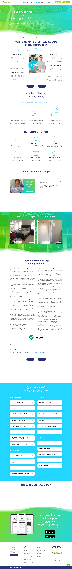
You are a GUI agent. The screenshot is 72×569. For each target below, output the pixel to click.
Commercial (31, 2)
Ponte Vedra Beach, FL (27, 352)
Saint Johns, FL (42, 352)
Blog (46, 2)
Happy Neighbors (27, 553)
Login (52, 2)
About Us (25, 548)
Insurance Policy (27, 558)
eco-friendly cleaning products (47, 278)
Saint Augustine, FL (35, 352)
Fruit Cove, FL (28, 351)
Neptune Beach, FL (56, 351)
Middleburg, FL (50, 351)
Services (16, 37)
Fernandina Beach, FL (21, 351)
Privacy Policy (26, 555)
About (42, 2)
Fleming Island (12, 302)
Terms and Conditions (28, 556)
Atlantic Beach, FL (13, 351)
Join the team (26, 552)
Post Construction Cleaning (43, 548)
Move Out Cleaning (41, 555)
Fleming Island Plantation (18, 310)
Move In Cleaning (41, 553)
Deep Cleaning (40, 552)
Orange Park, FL (12, 352)
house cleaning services (23, 50)
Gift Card (25, 550)
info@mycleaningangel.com (14, 549)
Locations (37, 2)
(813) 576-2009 (12, 547)
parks (18, 309)
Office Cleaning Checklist (28, 562)
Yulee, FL (47, 352)
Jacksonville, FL (43, 351)
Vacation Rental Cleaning (42, 550)
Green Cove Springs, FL (35, 351)
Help (49, 2)
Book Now (14, 554)
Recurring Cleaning (41, 547)
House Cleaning (23, 37)
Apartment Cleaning (41, 556)
